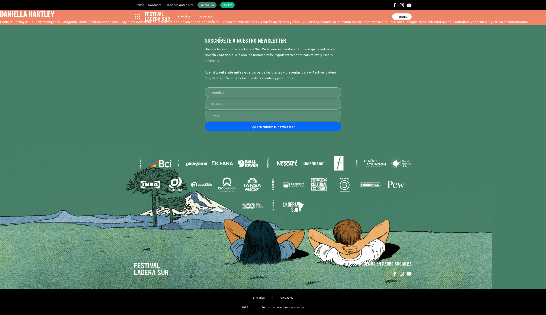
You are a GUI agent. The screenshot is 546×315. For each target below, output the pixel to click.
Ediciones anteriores (179, 5)
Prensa (139, 5)
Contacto (154, 5)
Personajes (206, 16)
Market (227, 5)
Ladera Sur (207, 5)
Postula (401, 17)
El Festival (184, 16)
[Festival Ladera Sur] (157, 16)
